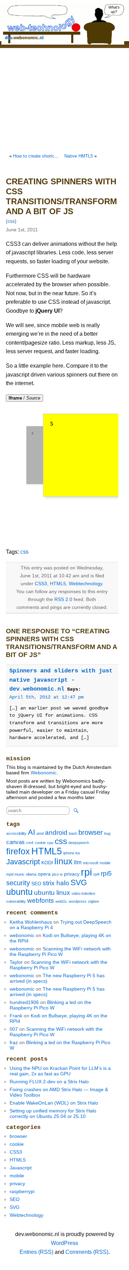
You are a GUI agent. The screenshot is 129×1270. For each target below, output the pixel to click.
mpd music (15, 874)
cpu (50, 843)
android (56, 832)
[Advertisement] (64, 99)
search (76, 810)
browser (90, 832)
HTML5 (58, 583)
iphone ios (71, 853)
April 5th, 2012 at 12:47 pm (46, 697)
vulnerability (16, 901)
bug (107, 833)
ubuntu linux (52, 892)
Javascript (23, 861)
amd (40, 833)
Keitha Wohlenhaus (31, 922)
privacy (71, 874)
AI (31, 832)
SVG (79, 882)
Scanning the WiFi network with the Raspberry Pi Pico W (60, 951)
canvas (15, 842)
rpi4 (96, 874)
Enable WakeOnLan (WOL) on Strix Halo (54, 1103)
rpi (86, 872)
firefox (18, 851)
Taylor (16, 962)
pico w (57, 874)
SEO (36, 883)
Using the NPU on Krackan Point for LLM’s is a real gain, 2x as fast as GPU (60, 1070)
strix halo (56, 883)
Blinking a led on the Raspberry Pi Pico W (50, 1005)
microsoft (90, 863)
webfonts (40, 900)
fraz (14, 1042)
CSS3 (41, 583)
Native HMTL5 (78, 156)
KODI (47, 862)
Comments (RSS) (86, 1252)
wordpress (78, 901)
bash (73, 833)
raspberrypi (22, 1191)
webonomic (22, 935)
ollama (31, 874)
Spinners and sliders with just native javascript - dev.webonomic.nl (60, 680)
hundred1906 (24, 1002)
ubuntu (19, 892)
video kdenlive (83, 893)
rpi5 (106, 873)
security (18, 883)
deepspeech (78, 843)
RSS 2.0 (63, 599)
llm (78, 862)
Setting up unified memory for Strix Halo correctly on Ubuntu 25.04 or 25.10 (53, 1113)
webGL (61, 901)
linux (63, 861)
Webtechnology (85, 583)
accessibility (16, 833)
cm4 (29, 843)
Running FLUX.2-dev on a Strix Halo (49, 1081)
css (11, 221)
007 (14, 1029)
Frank (16, 1015)
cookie (40, 843)
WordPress (64, 1243)
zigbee (93, 901)
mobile (105, 863)
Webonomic (43, 772)
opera (44, 874)
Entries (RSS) (36, 1252)
